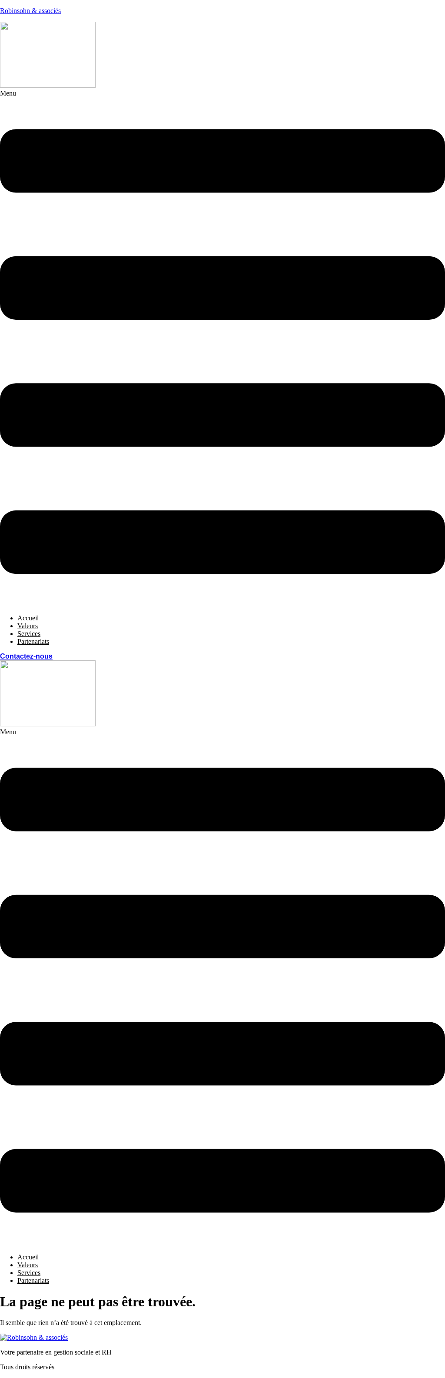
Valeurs (27, 625)
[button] (222, 348)
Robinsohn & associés (30, 10)
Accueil (28, 618)
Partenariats (33, 641)
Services (28, 633)
